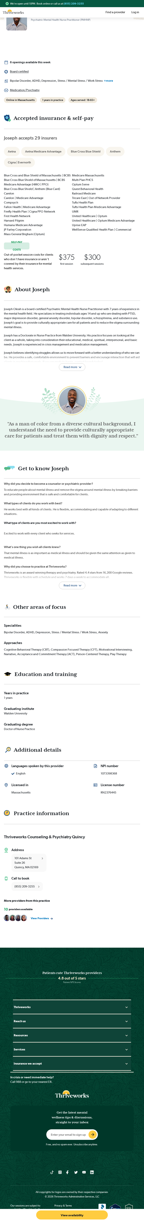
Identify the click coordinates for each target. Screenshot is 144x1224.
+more (108, 80)
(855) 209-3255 (74, 3)
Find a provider (115, 12)
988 (18, 1082)
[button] (72, 580)
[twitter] (76, 1172)
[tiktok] (52, 1172)
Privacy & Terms (63, 1205)
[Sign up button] (92, 1134)
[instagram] (60, 1172)
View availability (72, 1215)
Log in (135, 12)
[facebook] (68, 1172)
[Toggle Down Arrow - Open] (126, 1007)
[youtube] (84, 1172)
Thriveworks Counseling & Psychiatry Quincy (44, 836)
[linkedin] (92, 1172)
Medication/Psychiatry (25, 90)
